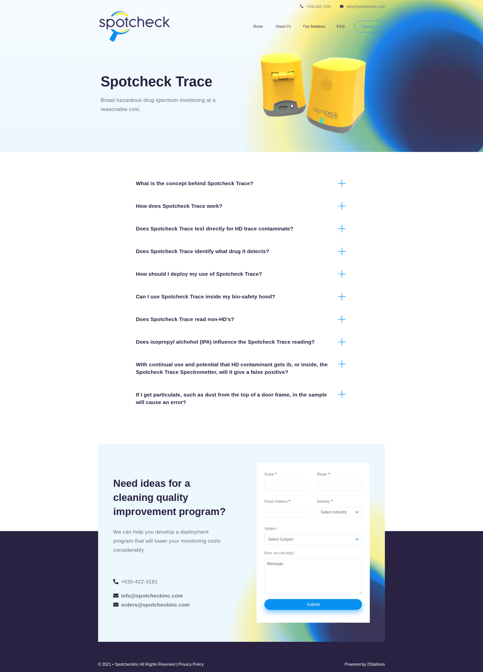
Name (270, 474)
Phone (323, 474)
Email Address (277, 501)
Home (258, 26)
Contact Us (370, 26)
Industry (325, 501)
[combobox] (339, 512)
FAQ (341, 26)
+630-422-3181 (318, 6)
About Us (283, 26)
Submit (313, 604)
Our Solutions (314, 26)
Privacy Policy (191, 664)
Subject (270, 528)
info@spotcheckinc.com (365, 6)
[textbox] (334, 512)
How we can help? (279, 553)
